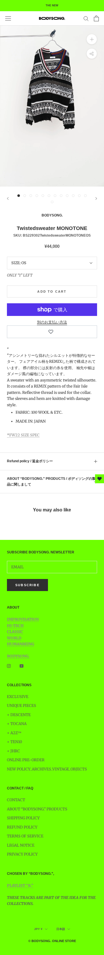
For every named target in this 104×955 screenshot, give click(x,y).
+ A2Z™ (14, 732)
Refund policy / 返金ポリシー (30, 461)
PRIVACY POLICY (22, 854)
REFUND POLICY (22, 827)
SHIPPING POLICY (23, 818)
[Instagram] (9, 666)
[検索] (86, 18)
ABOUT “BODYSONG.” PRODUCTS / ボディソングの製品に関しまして (51, 481)
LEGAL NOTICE (20, 845)
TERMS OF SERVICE (25, 836)
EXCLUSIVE (17, 696)
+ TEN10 (14, 741)
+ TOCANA (17, 723)
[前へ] (8, 198)
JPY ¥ (38, 929)
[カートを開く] (96, 18)
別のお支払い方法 (52, 322)
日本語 (60, 929)
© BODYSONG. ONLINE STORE (52, 941)
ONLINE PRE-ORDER (25, 760)
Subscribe (27, 585)
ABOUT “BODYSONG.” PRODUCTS (37, 809)
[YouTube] (21, 666)
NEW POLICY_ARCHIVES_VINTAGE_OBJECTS (47, 769)
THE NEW (52, 5)
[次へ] (96, 198)
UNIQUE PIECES (21, 705)
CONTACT (16, 799)
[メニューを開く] (8, 18)
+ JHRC (13, 751)
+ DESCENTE (19, 714)
